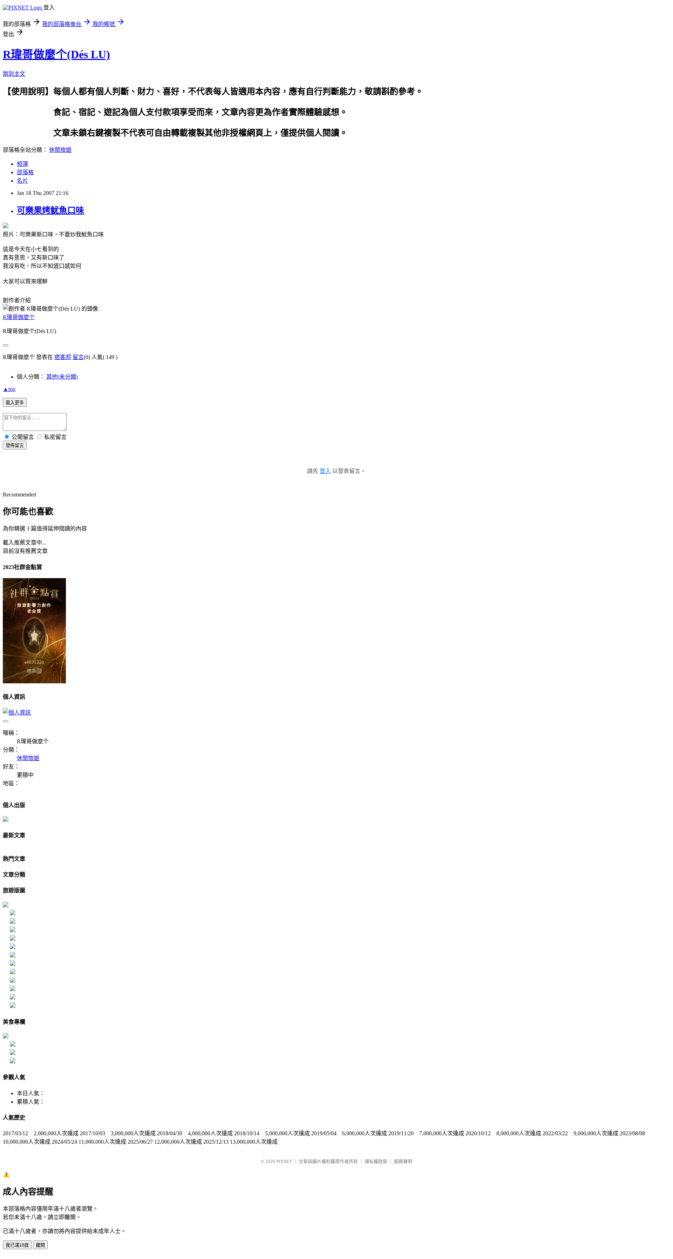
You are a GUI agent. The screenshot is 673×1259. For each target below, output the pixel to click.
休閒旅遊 (60, 150)
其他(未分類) (62, 377)
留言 (78, 357)
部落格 (25, 172)
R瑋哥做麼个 (19, 317)
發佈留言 (15, 445)
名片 (22, 181)
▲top (9, 389)
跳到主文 (14, 74)
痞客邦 (62, 357)
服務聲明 (403, 1161)
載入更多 (15, 402)
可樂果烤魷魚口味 (50, 210)
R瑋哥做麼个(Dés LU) (56, 54)
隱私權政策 (376, 1161)
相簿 (22, 164)
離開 (40, 1245)
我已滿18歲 (17, 1245)
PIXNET (284, 1161)
